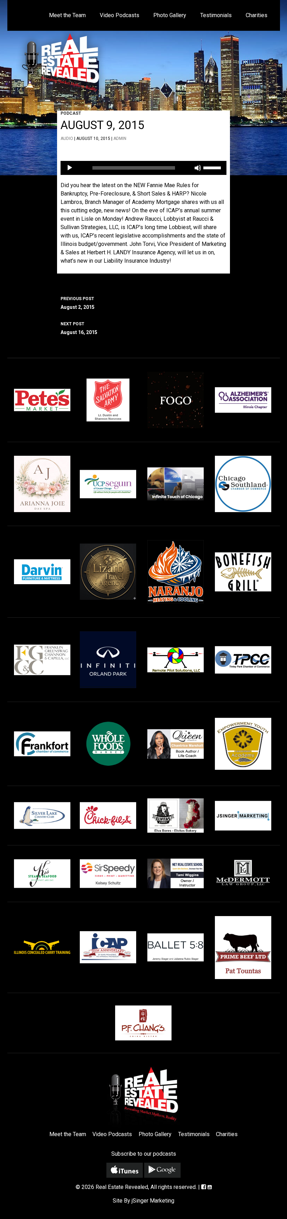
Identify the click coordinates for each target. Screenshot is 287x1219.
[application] (143, 168)
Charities (256, 15)
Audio (67, 138)
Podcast (71, 113)
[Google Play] (162, 1170)
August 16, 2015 (79, 328)
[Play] (69, 167)
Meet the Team (67, 15)
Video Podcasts (119, 15)
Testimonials (216, 15)
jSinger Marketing (153, 1200)
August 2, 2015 (77, 303)
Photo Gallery (169, 15)
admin (119, 138)
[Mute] (197, 167)
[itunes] (124, 1170)
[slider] (213, 167)
